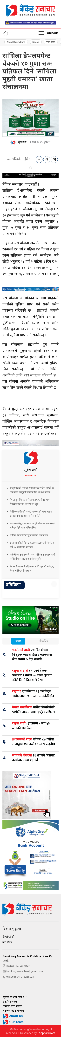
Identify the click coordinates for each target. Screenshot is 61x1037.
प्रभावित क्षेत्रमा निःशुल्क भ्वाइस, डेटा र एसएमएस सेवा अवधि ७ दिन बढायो (32, 654)
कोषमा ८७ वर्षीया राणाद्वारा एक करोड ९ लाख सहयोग (33, 742)
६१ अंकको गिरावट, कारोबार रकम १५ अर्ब (33, 758)
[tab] (18, 642)
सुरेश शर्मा (22, 142)
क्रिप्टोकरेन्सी (8, 937)
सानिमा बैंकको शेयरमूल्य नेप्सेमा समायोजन (29, 535)
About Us (15, 1016)
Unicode (53, 33)
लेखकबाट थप (30, 475)
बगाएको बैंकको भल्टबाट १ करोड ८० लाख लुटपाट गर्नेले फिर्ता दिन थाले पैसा (32, 675)
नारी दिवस (7, 942)
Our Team (16, 1022)
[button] (41, 33)
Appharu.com (47, 1033)
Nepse (35, 42)
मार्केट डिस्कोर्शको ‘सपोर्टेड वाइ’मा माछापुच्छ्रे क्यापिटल (33, 710)
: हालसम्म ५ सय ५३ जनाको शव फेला (31, 726)
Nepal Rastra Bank (16, 42)
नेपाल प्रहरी (50, 42)
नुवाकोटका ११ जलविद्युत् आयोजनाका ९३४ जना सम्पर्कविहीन (33, 694)
